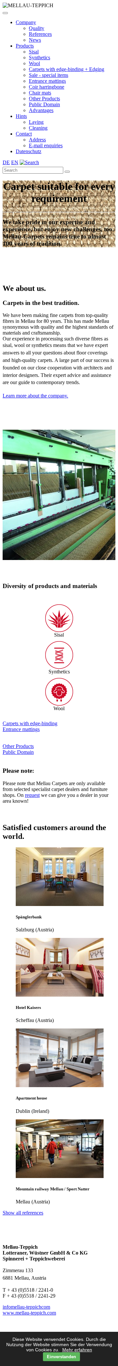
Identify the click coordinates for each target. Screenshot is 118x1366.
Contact (24, 134)
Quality (36, 28)
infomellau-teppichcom (26, 1307)
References (40, 34)
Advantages (41, 110)
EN (14, 162)
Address (37, 139)
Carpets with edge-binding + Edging (66, 69)
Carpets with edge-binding (30, 723)
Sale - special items (48, 75)
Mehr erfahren (77, 1349)
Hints (21, 116)
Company (26, 22)
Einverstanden (61, 1356)
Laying (36, 122)
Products (25, 46)
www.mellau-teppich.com (29, 1313)
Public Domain (44, 104)
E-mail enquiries (46, 145)
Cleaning (38, 128)
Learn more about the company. (35, 395)
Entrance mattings (47, 81)
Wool (34, 63)
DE (6, 162)
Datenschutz (28, 151)
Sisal (34, 51)
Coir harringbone (46, 87)
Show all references (23, 1212)
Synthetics (39, 57)
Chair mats (40, 92)
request (32, 795)
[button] (5, 13)
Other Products (44, 98)
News (35, 40)
